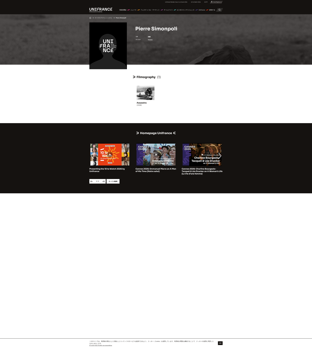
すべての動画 (113, 181)
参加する (212, 10)
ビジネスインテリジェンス (185, 10)
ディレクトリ (168, 10)
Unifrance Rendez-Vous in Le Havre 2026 (176, 2)
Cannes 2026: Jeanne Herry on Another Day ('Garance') (201, 170)
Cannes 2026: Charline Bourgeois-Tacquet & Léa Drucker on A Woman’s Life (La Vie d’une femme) (156, 171)
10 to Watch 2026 (196, 2)
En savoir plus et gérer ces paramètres (100, 345)
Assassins (142, 103)
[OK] (220, 343)
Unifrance (202, 10)
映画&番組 (123, 10)
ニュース (133, 10)
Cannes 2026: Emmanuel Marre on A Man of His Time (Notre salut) (109, 170)
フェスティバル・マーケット (150, 10)
